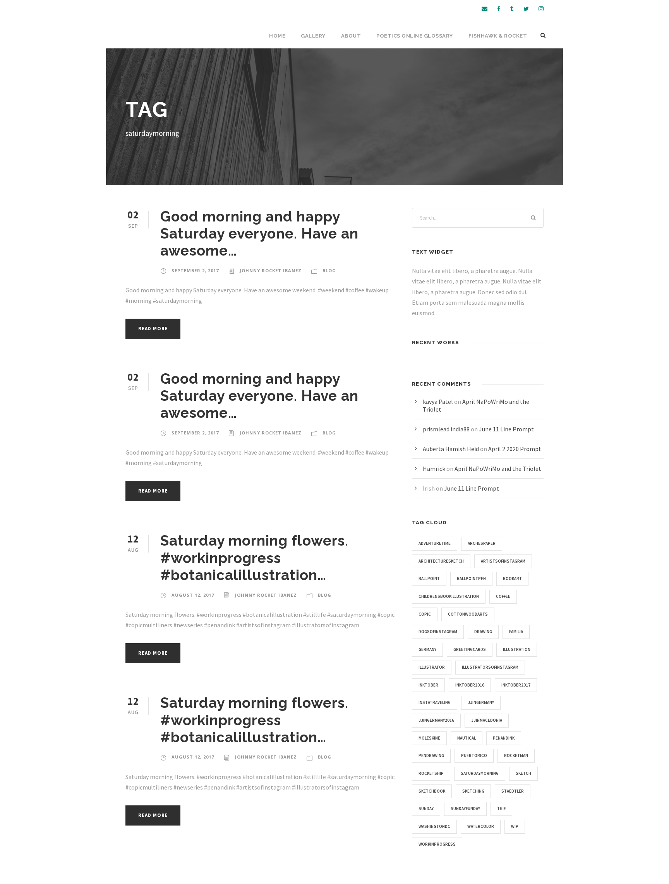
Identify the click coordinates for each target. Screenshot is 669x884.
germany (427, 649)
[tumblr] (512, 8)
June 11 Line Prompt (506, 429)
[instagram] (541, 8)
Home (277, 36)
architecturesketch (441, 561)
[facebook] (499, 8)
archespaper (482, 543)
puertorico (474, 755)
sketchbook (432, 791)
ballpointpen (471, 578)
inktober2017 (515, 685)
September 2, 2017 (195, 270)
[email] (484, 8)
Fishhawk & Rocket (497, 36)
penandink (504, 738)
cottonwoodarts (468, 614)
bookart (512, 578)
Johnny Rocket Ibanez (271, 270)
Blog (329, 270)
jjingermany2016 (436, 720)
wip (514, 826)
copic (425, 614)
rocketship (431, 773)
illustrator (432, 667)
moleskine (429, 738)
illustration (516, 649)
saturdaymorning (480, 773)
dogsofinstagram (438, 631)
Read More (153, 328)
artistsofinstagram (503, 561)
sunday (426, 808)
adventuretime (435, 543)
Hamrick (434, 468)
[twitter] (526, 8)
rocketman (516, 755)
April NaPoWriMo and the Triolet (498, 468)
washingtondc (434, 826)
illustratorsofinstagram (490, 667)
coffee (503, 596)
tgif (501, 808)
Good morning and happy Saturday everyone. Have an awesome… (259, 233)
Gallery (313, 36)
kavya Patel (438, 401)
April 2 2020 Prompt (514, 449)
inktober (428, 685)
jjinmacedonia (486, 720)
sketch (523, 773)
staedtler (512, 791)
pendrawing (431, 755)
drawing (483, 631)
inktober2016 (469, 685)
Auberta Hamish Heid (451, 449)
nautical (466, 738)
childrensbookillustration (449, 596)
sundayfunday (465, 808)
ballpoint (429, 578)
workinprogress (437, 844)
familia (516, 631)
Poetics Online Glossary (414, 36)
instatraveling (435, 702)
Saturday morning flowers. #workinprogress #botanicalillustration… (254, 558)
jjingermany (481, 702)
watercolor (480, 826)
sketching (473, 791)
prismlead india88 (446, 429)
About (351, 36)
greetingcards (469, 649)
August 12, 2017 (193, 595)
